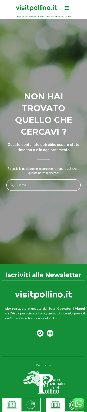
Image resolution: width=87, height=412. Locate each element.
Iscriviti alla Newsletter (43, 276)
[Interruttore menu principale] (67, 8)
